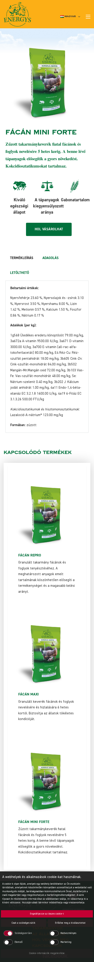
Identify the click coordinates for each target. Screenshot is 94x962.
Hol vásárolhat (49, 229)
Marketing (65, 942)
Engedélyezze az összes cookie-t (47, 913)
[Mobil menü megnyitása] (88, 16)
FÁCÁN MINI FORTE (33, 822)
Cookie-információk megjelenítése (47, 953)
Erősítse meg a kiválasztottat (70, 923)
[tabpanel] (47, 356)
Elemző (18, 942)
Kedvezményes (68, 933)
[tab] (21, 258)
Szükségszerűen (23, 933)
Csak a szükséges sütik (23, 923)
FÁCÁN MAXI (28, 694)
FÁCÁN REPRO (29, 555)
